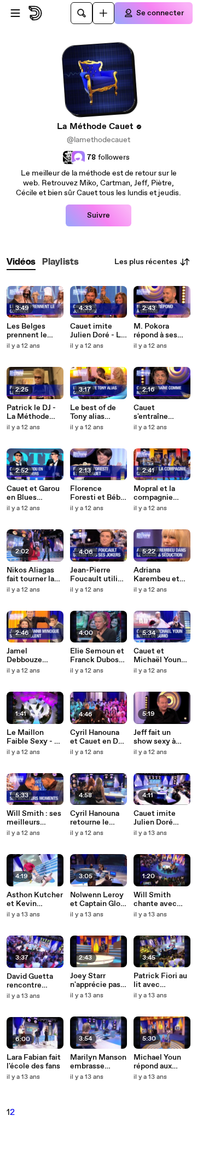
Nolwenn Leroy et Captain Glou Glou (97, 899)
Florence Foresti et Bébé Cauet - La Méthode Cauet (97, 493)
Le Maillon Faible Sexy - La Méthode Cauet (35, 737)
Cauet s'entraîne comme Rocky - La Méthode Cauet (162, 412)
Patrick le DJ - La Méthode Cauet (31, 412)
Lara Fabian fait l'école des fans (34, 1062)
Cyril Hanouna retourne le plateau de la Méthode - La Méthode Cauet (97, 818)
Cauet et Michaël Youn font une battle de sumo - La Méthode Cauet (161, 655)
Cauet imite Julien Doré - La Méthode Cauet (97, 331)
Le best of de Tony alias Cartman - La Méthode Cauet (97, 412)
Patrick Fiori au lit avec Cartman (160, 980)
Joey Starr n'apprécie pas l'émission (95, 980)
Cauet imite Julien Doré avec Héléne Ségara (155, 818)
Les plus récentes (145, 262)
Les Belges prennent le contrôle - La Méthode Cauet (34, 331)
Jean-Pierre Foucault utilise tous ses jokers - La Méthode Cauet (98, 574)
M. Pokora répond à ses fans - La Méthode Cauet (161, 331)
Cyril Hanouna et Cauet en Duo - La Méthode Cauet (98, 737)
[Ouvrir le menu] (15, 13)
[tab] (21, 262)
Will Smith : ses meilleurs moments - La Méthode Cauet (34, 818)
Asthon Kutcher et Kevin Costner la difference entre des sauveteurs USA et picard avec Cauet (35, 899)
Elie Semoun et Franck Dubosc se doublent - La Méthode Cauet (98, 655)
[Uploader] (103, 13)
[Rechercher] (81, 13)
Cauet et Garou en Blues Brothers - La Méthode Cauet (34, 493)
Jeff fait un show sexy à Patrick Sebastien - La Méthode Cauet (161, 737)
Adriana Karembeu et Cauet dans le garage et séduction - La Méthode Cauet (161, 574)
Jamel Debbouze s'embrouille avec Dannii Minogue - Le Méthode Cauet (34, 655)
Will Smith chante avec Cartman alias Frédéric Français (158, 899)
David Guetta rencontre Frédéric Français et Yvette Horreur (33, 981)
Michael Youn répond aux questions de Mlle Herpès (157, 1062)
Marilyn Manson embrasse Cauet (98, 1062)
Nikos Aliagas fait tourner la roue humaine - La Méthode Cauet (33, 574)
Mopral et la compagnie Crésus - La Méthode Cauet (161, 493)
